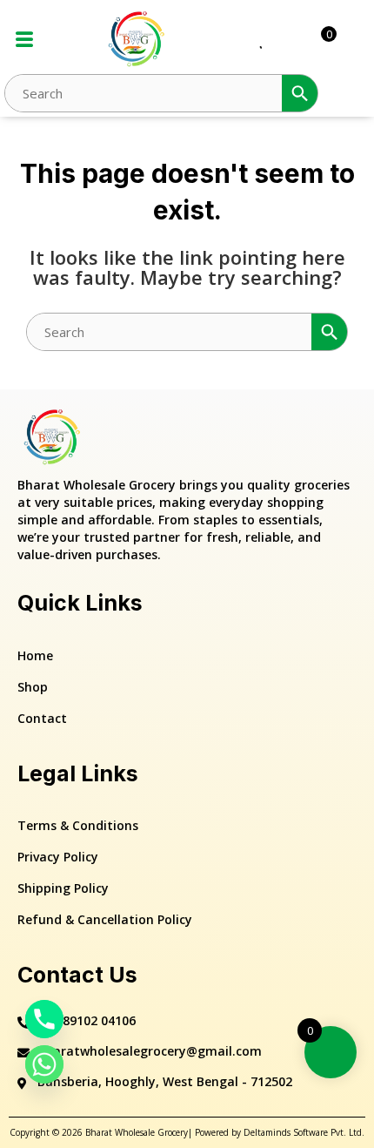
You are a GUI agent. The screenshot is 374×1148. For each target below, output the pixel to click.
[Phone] (44, 1019)
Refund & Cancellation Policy (104, 919)
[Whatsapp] (44, 1064)
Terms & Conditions (77, 825)
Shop (32, 687)
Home (35, 655)
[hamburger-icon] (23, 40)
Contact (42, 718)
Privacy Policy (57, 856)
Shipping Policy (63, 888)
